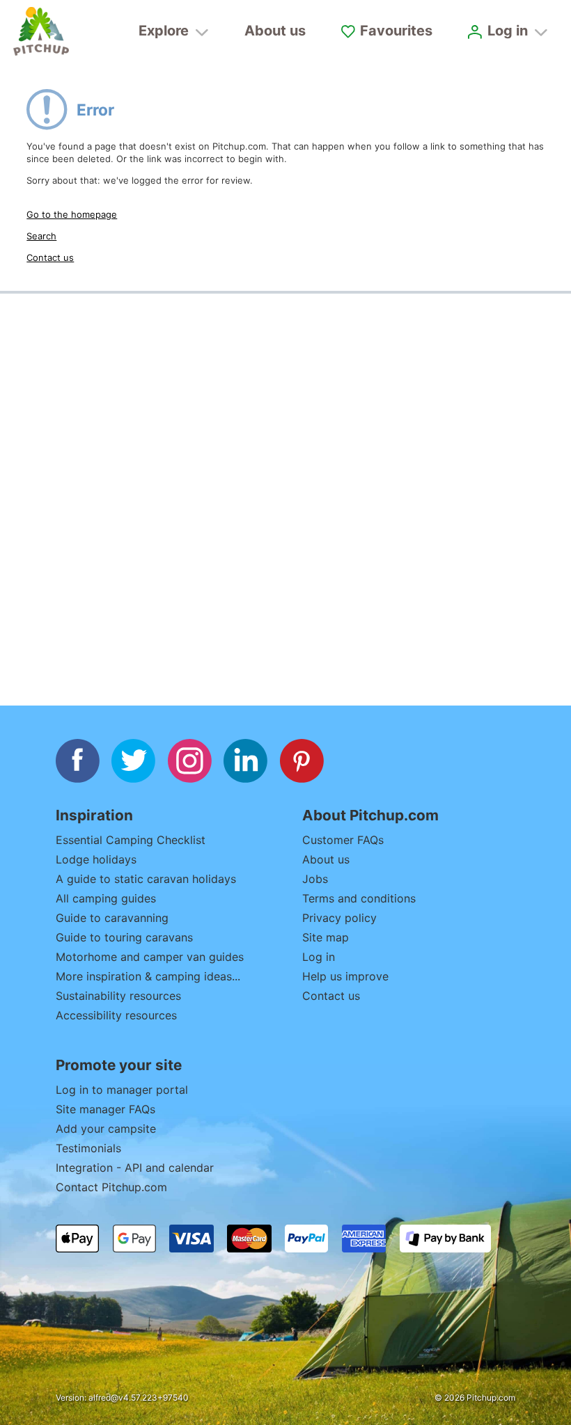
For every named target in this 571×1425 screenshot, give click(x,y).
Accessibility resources (116, 1015)
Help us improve (345, 976)
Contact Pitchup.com (111, 1187)
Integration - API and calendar (135, 1168)
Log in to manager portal (122, 1090)
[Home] (41, 31)
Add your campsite (106, 1129)
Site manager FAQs (105, 1109)
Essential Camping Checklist (130, 840)
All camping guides (106, 898)
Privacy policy (339, 918)
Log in (318, 957)
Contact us (50, 257)
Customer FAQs (343, 840)
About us (275, 30)
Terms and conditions (359, 898)
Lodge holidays (96, 859)
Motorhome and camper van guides (150, 957)
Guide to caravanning (112, 918)
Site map (325, 937)
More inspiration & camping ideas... (148, 976)
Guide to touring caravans (124, 937)
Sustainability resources (118, 996)
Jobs (315, 879)
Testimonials (88, 1148)
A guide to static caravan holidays (146, 879)
